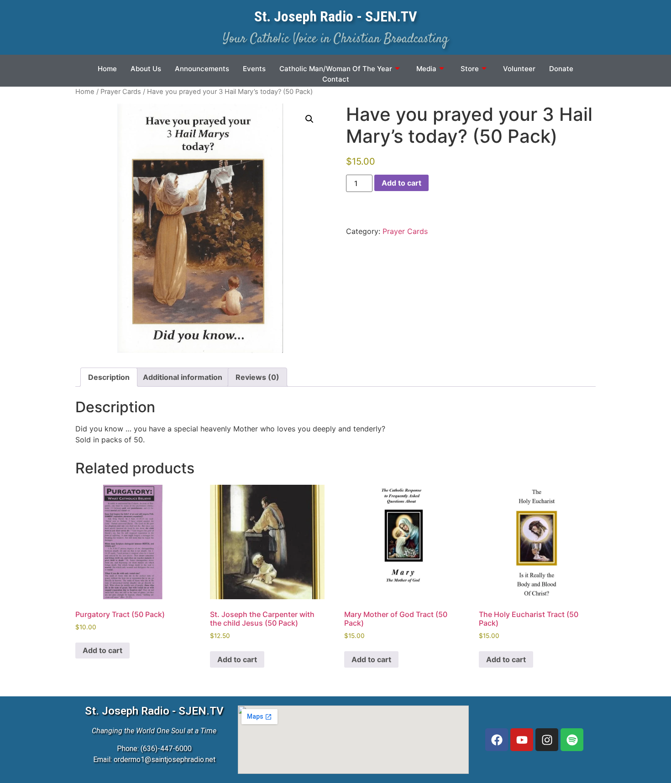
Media (426, 68)
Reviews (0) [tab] (257, 377)
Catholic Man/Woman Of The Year (335, 68)
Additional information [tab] (182, 377)
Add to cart (401, 182)
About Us (146, 68)
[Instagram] (546, 739)
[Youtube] (521, 739)
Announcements (202, 68)
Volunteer (519, 68)
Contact (335, 79)
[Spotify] (572, 739)
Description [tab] (109, 377)
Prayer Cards (120, 92)
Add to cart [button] (102, 650)
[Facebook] (496, 739)
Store (470, 68)
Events (254, 68)
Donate (561, 68)
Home (107, 68)
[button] (309, 119)
